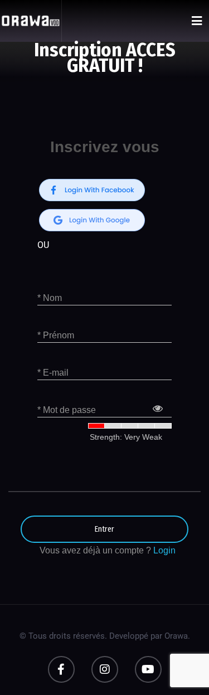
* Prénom (55, 335)
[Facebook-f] (61, 669)
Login (164, 550)
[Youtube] (148, 669)
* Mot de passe (66, 410)
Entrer (104, 529)
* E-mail (53, 372)
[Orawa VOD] (30, 21)
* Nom (49, 298)
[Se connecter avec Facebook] (92, 190)
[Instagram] (104, 669)
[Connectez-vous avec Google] (92, 220)
